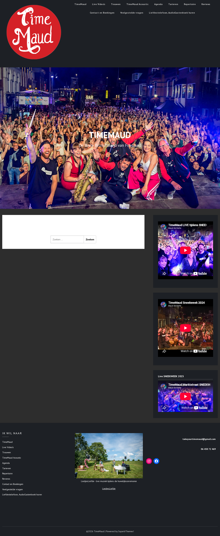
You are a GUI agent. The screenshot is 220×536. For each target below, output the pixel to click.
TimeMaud (80, 4)
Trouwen (116, 4)
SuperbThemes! (126, 531)
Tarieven (173, 4)
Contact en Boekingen (102, 12)
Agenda (158, 4)
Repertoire (190, 4)
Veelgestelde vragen (131, 12)
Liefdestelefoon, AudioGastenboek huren (172, 12)
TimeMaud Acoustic (137, 4)
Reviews (205, 4)
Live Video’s (98, 4)
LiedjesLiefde (108, 488)
